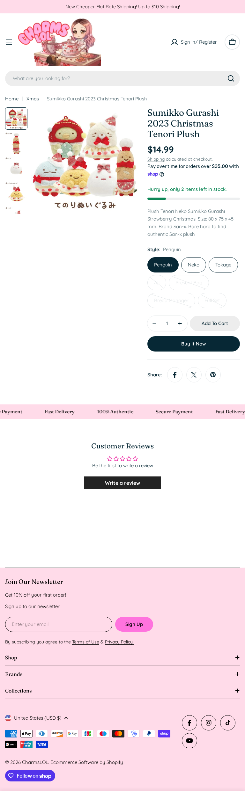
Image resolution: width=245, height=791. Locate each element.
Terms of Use (85, 642)
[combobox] (122, 78)
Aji (160, 284)
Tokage (223, 265)
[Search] (231, 78)
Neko (193, 265)
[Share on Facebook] (174, 374)
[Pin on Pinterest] (213, 374)
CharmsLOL (35, 762)
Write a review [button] (122, 483)
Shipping (156, 159)
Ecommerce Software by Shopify (86, 762)
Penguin (163, 265)
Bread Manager (174, 302)
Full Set (215, 302)
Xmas (32, 99)
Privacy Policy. (119, 642)
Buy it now (193, 344)
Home (12, 99)
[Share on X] (194, 374)
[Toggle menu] (9, 42)
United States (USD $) (38, 718)
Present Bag (192, 284)
